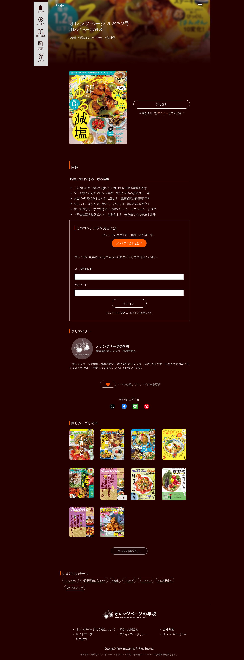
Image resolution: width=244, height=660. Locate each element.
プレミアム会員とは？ (129, 243)
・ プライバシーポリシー (132, 634)
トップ (40, 11)
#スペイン (146, 580)
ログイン (163, 113)
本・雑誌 (40, 36)
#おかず (129, 580)
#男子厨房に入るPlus (94, 580)
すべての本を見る (129, 551)
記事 (40, 48)
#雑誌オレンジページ (91, 37)
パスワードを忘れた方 (117, 312)
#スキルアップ (74, 588)
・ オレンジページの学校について (93, 629)
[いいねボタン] (108, 384)
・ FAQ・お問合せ (127, 629)
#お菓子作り (165, 580)
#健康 (73, 37)
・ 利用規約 (79, 639)
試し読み (161, 104)
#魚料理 (110, 37)
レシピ (40, 60)
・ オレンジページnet (172, 634)
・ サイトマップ (82, 634)
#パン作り (70, 580)
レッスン (40, 24)
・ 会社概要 (166, 629)
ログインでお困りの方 (141, 312)
